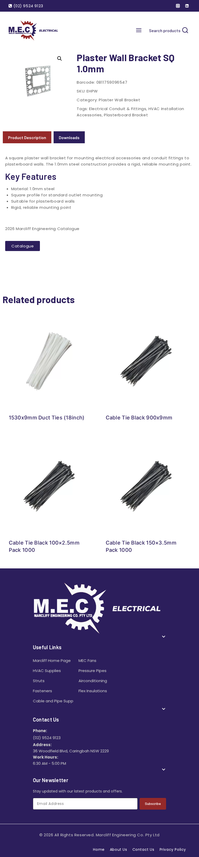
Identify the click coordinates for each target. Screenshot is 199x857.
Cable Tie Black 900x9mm (139, 418)
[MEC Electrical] (34, 30)
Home (98, 849)
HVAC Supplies (47, 670)
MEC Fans (87, 660)
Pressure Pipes (92, 670)
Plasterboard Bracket (126, 115)
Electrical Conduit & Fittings (117, 108)
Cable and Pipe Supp (53, 701)
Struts (39, 680)
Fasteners (42, 691)
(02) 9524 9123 (47, 737)
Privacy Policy (173, 849)
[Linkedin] (187, 6)
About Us (118, 849)
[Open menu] (138, 30)
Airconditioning (93, 680)
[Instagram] (178, 6)
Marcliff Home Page (52, 660)
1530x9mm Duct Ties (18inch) (47, 418)
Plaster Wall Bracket (119, 100)
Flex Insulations (93, 691)
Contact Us (143, 849)
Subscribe (153, 803)
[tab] (27, 137)
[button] (59, 58)
